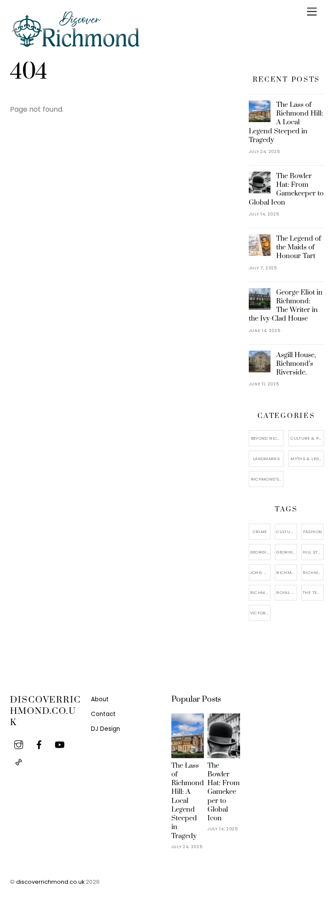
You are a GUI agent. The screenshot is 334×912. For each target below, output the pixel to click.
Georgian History (260, 552)
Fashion (312, 531)
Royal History (286, 592)
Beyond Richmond (267, 438)
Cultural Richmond (286, 531)
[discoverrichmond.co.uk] (75, 46)
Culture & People (307, 438)
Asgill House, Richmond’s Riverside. (296, 364)
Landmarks (266, 458)
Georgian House (286, 552)
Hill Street (313, 552)
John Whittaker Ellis (260, 572)
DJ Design (105, 729)
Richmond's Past (267, 479)
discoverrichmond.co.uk (50, 882)
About (100, 699)
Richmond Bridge (286, 572)
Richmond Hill (313, 572)
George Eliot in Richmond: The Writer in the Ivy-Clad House (286, 305)
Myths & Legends (307, 458)
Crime (260, 531)
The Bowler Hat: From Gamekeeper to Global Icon (286, 189)
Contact (103, 714)
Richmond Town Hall (260, 592)
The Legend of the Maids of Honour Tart (298, 247)
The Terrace (313, 592)
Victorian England (260, 613)
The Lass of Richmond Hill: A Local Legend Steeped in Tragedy (286, 122)
